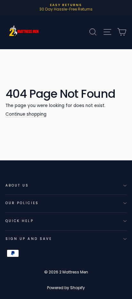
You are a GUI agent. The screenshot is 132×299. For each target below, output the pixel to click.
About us (17, 185)
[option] (66, 7)
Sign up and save (28, 238)
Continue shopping (25, 114)
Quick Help (19, 220)
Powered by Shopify (66, 287)
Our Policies (22, 203)
